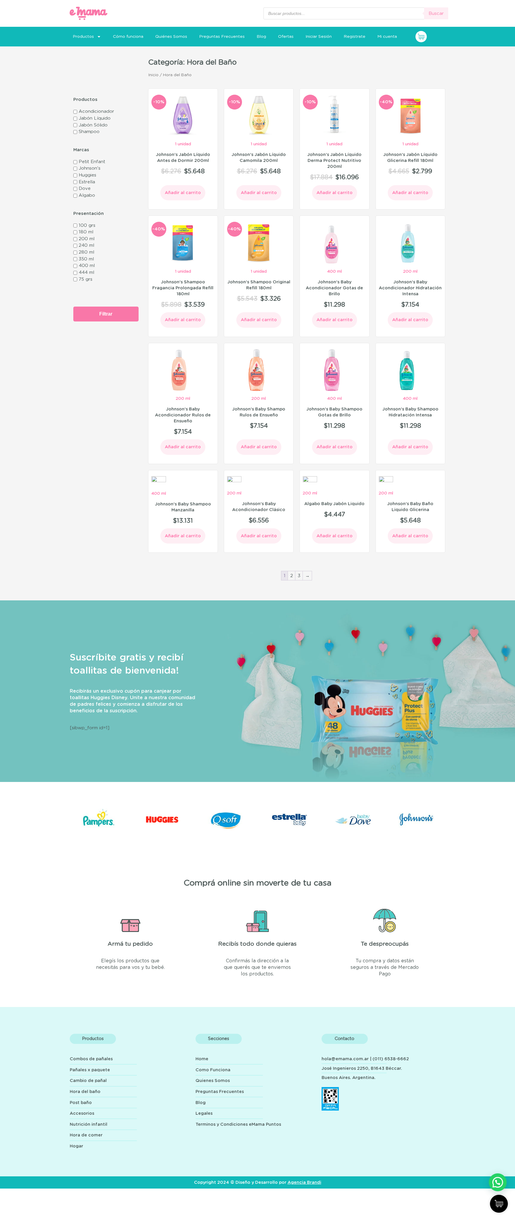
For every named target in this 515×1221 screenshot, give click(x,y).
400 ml (87, 265)
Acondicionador (96, 111)
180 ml (86, 232)
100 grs (87, 225)
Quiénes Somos (171, 37)
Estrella (87, 182)
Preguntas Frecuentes (222, 37)
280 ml (86, 252)
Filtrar (105, 313)
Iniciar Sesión (318, 37)
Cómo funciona (128, 37)
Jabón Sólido (93, 125)
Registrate (354, 37)
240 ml (86, 245)
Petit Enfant (92, 162)
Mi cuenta (387, 37)
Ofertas (286, 37)
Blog (261, 37)
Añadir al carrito (183, 193)
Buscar (436, 13)
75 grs (85, 279)
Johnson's (89, 168)
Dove (85, 188)
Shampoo (89, 131)
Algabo (87, 195)
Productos (83, 37)
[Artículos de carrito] (431, 36)
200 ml (86, 239)
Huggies (87, 175)
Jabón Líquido (95, 118)
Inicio (153, 75)
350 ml (86, 259)
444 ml (86, 272)
